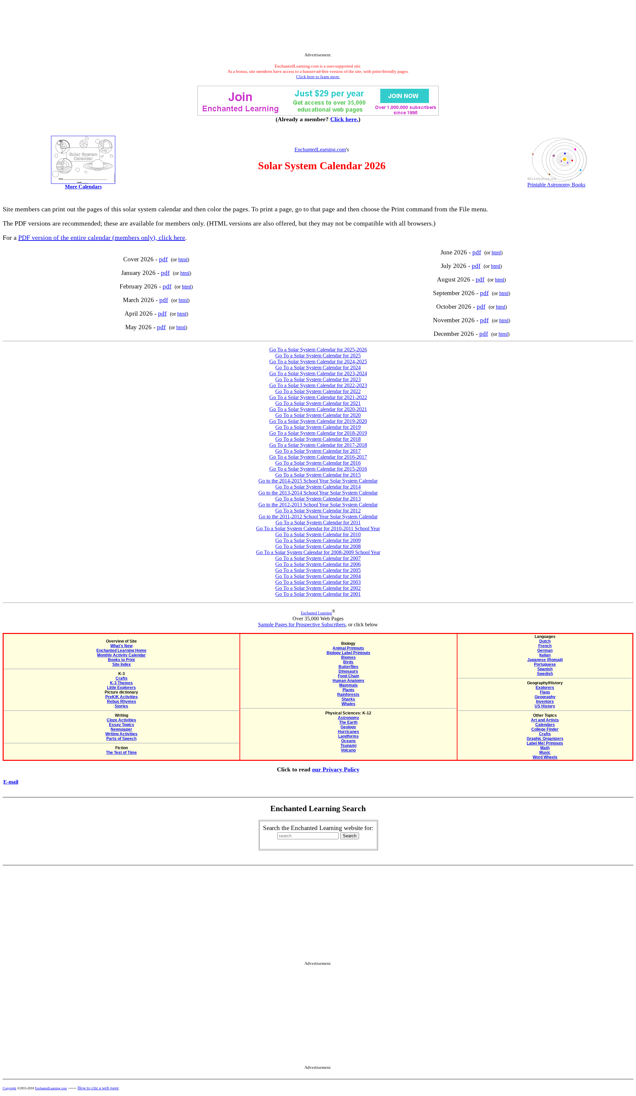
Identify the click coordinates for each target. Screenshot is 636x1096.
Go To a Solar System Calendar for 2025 (318, 355)
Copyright (9, 1088)
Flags (545, 692)
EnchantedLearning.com (320, 149)
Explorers (545, 687)
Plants (348, 690)
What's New (121, 646)
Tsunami (348, 745)
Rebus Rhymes (121, 701)
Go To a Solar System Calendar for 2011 (318, 522)
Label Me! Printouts (545, 743)
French (545, 646)
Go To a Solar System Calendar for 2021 (318, 403)
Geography (545, 697)
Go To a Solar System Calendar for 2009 (318, 540)
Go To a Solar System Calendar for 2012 (318, 510)
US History (545, 706)
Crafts (122, 678)
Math (545, 748)
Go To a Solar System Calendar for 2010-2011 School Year (318, 528)
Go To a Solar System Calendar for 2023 (318, 379)
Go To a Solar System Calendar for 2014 (318, 487)
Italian (545, 655)
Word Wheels (545, 757)
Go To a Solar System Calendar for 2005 (318, 570)
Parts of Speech (121, 738)
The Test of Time (121, 752)
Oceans (348, 741)
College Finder (544, 729)
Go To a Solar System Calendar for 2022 (318, 391)
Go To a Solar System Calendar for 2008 (318, 546)
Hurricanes (348, 731)
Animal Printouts (348, 648)
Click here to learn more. (318, 76)
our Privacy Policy (335, 769)
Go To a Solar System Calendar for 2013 (318, 498)
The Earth (348, 722)
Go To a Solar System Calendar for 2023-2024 (318, 373)
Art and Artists (545, 720)
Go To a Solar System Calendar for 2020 (318, 415)
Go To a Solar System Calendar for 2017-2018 (318, 445)
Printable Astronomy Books (556, 184)
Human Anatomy (348, 680)
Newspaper (121, 729)
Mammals (348, 685)
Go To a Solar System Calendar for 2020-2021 (318, 409)
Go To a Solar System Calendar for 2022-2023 (318, 385)
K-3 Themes (121, 683)
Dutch (545, 641)
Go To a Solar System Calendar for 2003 (318, 582)
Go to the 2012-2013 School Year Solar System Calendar (318, 504)
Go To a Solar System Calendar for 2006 (318, 564)
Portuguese (545, 664)
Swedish (545, 673)
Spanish (545, 669)
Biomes (348, 657)
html (182, 259)
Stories (121, 706)
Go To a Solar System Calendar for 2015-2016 (318, 469)
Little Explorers (121, 687)
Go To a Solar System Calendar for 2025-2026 (318, 349)
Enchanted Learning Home (121, 650)
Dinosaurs (348, 671)
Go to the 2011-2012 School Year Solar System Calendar (318, 516)
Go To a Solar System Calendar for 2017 (318, 451)
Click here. (344, 119)
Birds (348, 662)
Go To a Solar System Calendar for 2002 (318, 588)
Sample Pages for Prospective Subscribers (301, 624)
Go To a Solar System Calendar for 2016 (318, 463)
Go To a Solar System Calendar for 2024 (318, 367)
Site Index (121, 664)
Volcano (348, 750)
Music (545, 752)
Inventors (545, 701)
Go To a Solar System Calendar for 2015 (318, 475)
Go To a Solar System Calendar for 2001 (318, 594)
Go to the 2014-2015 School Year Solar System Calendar (318, 481)
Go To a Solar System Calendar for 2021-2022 (318, 397)
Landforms (348, 736)
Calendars (545, 724)
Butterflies (348, 666)
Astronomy (348, 717)
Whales (348, 704)
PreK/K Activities (121, 697)
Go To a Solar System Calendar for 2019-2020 (318, 421)
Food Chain (348, 676)
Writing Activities (121, 734)
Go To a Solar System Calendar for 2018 (318, 439)
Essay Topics (121, 724)
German (545, 650)
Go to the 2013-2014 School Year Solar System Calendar (318, 493)
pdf (163, 259)
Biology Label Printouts (348, 653)
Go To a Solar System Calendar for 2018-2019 (318, 433)
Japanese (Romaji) (545, 659)
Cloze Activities (121, 720)
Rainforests (348, 694)
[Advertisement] (318, 27)
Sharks (348, 699)
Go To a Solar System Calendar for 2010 (318, 534)
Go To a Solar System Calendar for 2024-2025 (318, 361)
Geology (348, 727)
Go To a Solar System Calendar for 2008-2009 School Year (318, 552)
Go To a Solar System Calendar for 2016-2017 (318, 457)
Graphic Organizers (545, 738)
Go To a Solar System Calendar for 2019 (318, 427)
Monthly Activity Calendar (121, 655)
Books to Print (121, 659)
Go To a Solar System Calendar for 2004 (318, 576)
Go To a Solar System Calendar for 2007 (318, 558)
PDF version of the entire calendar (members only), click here (101, 237)
